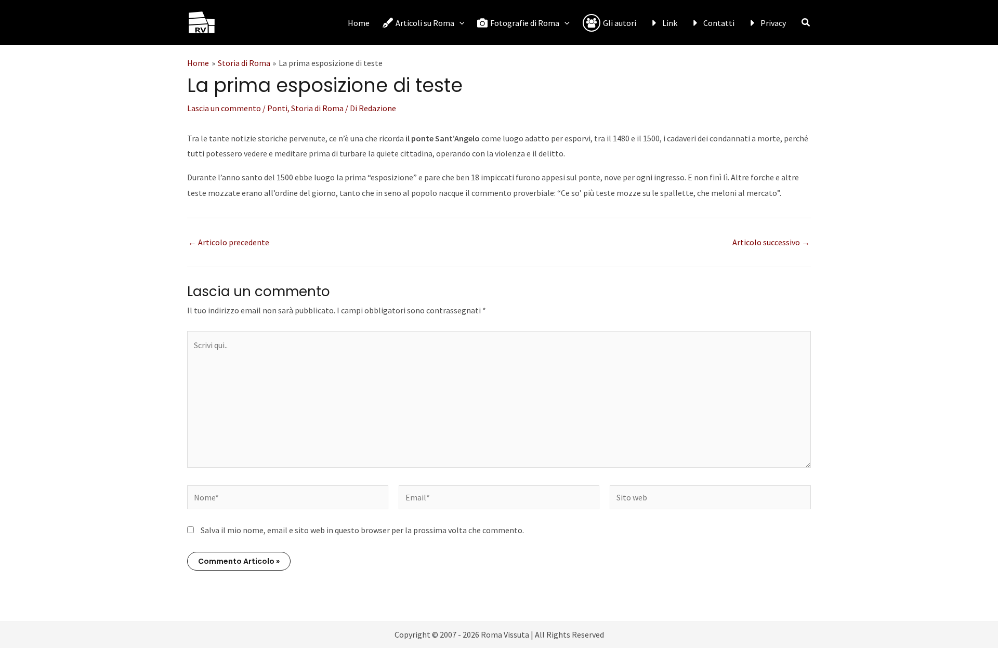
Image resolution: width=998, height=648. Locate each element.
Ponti (277, 108)
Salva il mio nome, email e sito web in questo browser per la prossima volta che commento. (362, 530)
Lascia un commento (224, 108)
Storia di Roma (317, 108)
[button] (459, 22)
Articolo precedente (228, 242)
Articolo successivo (771, 242)
